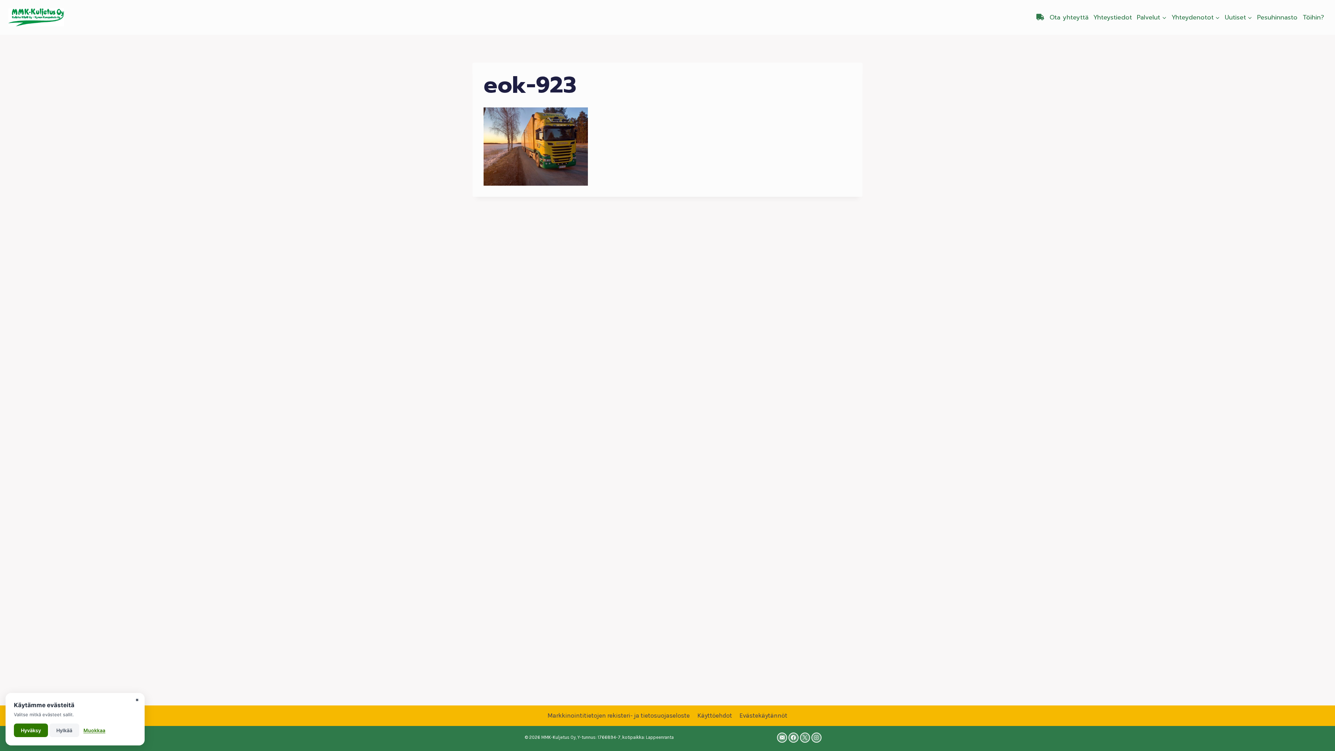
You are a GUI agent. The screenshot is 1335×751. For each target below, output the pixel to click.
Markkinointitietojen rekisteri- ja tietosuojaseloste (619, 715)
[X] (805, 738)
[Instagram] (816, 738)
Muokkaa (94, 730)
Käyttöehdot (714, 715)
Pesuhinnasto (1277, 17)
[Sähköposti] (782, 738)
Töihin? (1313, 17)
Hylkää (64, 730)
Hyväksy (31, 730)
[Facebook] (793, 738)
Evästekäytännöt (763, 715)
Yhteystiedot (1112, 17)
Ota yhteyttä (1069, 17)
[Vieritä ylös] (1319, 738)
